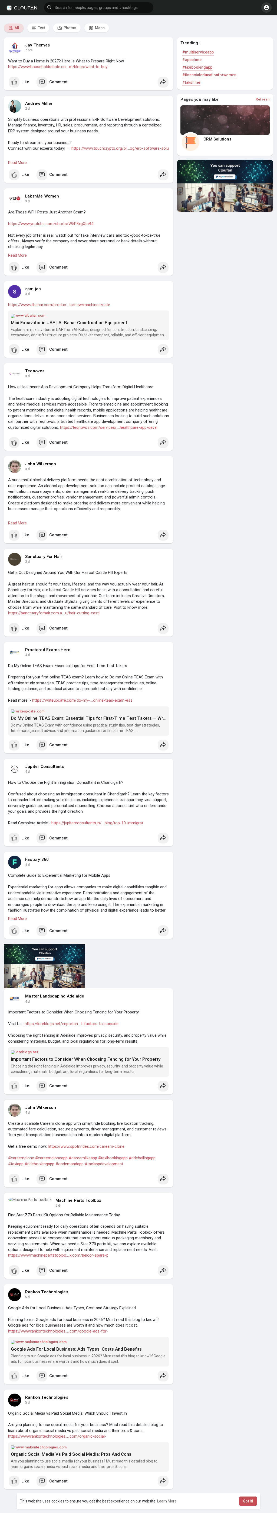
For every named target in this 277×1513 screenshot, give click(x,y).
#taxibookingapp (113, 1158)
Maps (99, 28)
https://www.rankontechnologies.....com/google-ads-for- (58, 1331)
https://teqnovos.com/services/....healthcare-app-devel (108, 427)
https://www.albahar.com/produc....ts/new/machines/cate (59, 304)
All (16, 28)
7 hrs (29, 50)
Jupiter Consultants (44, 766)
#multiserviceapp (198, 52)
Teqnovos (35, 371)
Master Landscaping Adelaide (54, 996)
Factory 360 (37, 859)
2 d (27, 109)
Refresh (263, 99)
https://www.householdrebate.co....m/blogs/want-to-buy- (58, 66)
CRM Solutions (217, 139)
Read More (17, 162)
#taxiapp (16, 1163)
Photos (69, 28)
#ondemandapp (69, 1163)
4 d (27, 655)
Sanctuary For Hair (43, 556)
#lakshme (191, 82)
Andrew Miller (39, 103)
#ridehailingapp (142, 1158)
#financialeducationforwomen (209, 75)
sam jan (33, 288)
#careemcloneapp (51, 1158)
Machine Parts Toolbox (78, 1200)
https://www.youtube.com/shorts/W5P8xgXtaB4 (50, 223)
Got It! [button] (248, 1501)
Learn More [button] (167, 1501)
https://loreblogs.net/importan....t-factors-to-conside (71, 1023)
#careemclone (21, 1158)
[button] (98, 7)
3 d (27, 201)
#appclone (192, 60)
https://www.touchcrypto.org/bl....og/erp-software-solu (120, 148)
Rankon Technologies (46, 1292)
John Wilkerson (40, 463)
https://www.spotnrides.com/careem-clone (86, 1146)
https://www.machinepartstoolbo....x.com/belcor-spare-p (58, 1255)
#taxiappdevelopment (104, 1163)
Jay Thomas (37, 45)
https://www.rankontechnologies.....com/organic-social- (57, 1436)
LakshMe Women (42, 196)
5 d (57, 1205)
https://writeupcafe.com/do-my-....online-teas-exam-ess (82, 700)
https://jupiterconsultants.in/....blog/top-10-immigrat (97, 823)
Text (41, 28)
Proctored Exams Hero (47, 649)
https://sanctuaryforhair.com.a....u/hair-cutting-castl (54, 613)
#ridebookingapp (39, 1163)
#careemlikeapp (83, 1158)
